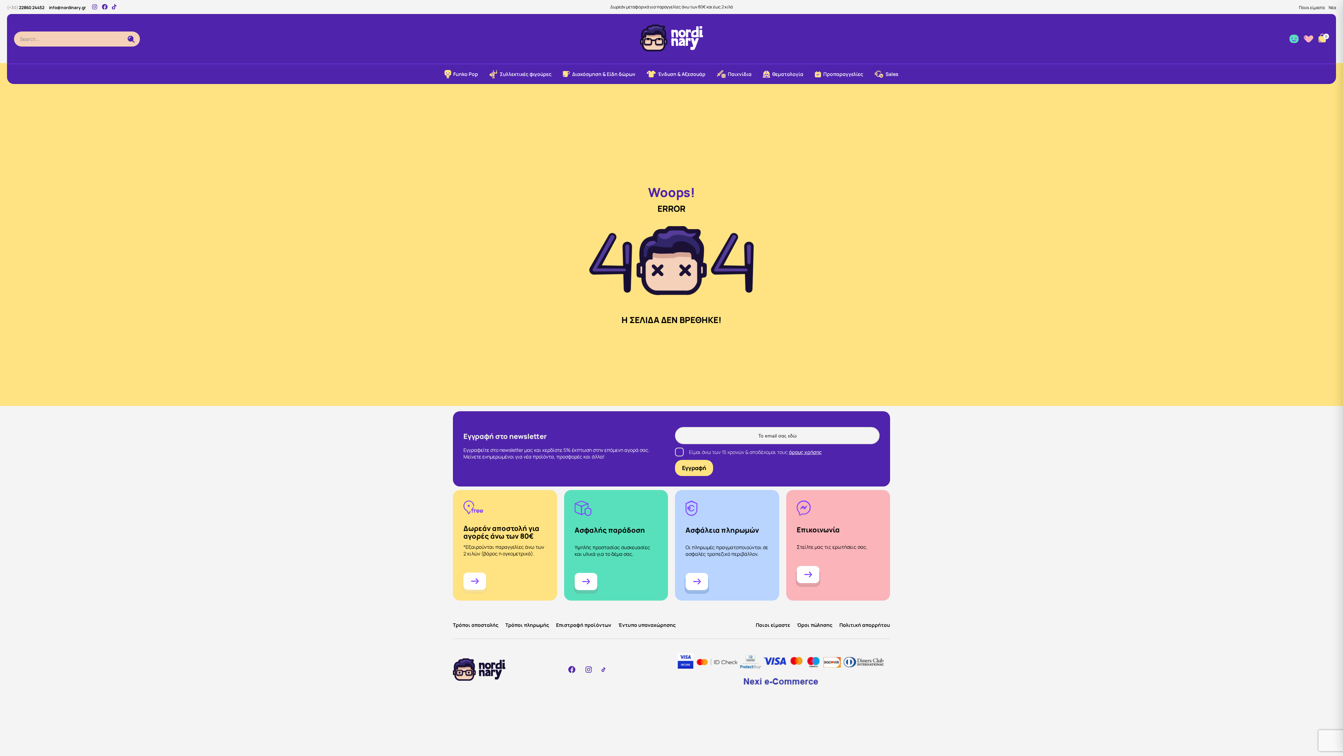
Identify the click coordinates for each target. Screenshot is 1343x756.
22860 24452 (25, 7)
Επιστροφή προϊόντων (583, 625)
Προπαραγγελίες (843, 74)
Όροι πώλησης (814, 625)
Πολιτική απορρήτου (864, 625)
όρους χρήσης (805, 452)
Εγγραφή (694, 468)
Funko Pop (465, 74)
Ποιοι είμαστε (1312, 7)
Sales (892, 74)
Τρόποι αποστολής (475, 625)
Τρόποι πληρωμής (527, 625)
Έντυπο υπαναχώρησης (647, 625)
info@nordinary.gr (67, 7)
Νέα (1332, 7)
